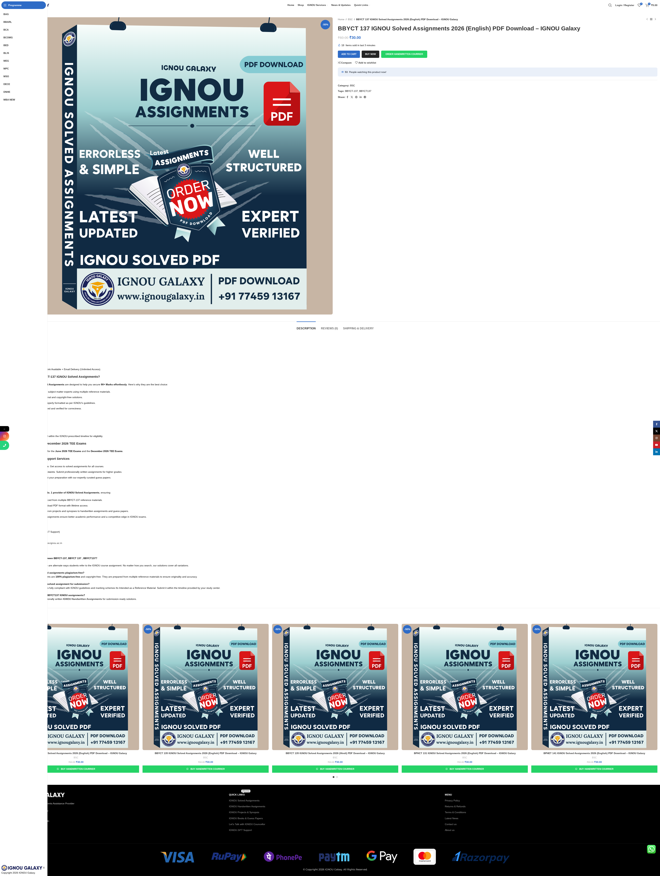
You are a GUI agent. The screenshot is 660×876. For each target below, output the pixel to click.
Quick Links (239, 794)
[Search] (610, 5)
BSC (350, 19)
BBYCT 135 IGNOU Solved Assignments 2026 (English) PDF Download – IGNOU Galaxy (206, 753)
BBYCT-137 (351, 91)
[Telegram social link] (365, 97)
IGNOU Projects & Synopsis (244, 812)
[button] (404, 54)
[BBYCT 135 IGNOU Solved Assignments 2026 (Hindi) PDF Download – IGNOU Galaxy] (335, 687)
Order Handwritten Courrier (404, 54)
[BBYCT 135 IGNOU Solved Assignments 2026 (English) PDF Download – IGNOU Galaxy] (206, 687)
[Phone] (4, 445)
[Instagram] (4, 436)
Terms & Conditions (455, 812)
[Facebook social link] (347, 97)
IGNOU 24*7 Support (240, 830)
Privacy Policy (452, 800)
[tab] (306, 326)
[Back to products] (651, 19)
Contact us (451, 824)
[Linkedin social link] (361, 97)
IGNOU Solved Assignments (244, 800)
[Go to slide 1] (333, 777)
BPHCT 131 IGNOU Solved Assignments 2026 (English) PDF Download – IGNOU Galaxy (465, 753)
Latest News (451, 818)
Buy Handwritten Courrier (78, 769)
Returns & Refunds (455, 806)
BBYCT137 (365, 91)
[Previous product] (647, 19)
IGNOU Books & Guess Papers (246, 818)
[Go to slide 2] (337, 777)
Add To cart (348, 54)
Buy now (370, 54)
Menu (448, 794)
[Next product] (655, 19)
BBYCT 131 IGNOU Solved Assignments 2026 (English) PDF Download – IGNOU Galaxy (76, 753)
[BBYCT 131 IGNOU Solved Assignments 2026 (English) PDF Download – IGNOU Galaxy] (76, 687)
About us (449, 830)
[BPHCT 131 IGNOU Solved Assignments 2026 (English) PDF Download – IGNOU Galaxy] (465, 687)
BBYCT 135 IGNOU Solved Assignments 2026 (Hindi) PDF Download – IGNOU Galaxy (335, 753)
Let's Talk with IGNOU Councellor (247, 824)
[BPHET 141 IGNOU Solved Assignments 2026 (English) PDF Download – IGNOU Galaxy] (594, 687)
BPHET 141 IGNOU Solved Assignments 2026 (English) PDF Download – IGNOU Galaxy (594, 753)
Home (341, 19)
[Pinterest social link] (356, 97)
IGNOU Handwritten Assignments (247, 806)
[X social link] (352, 97)
